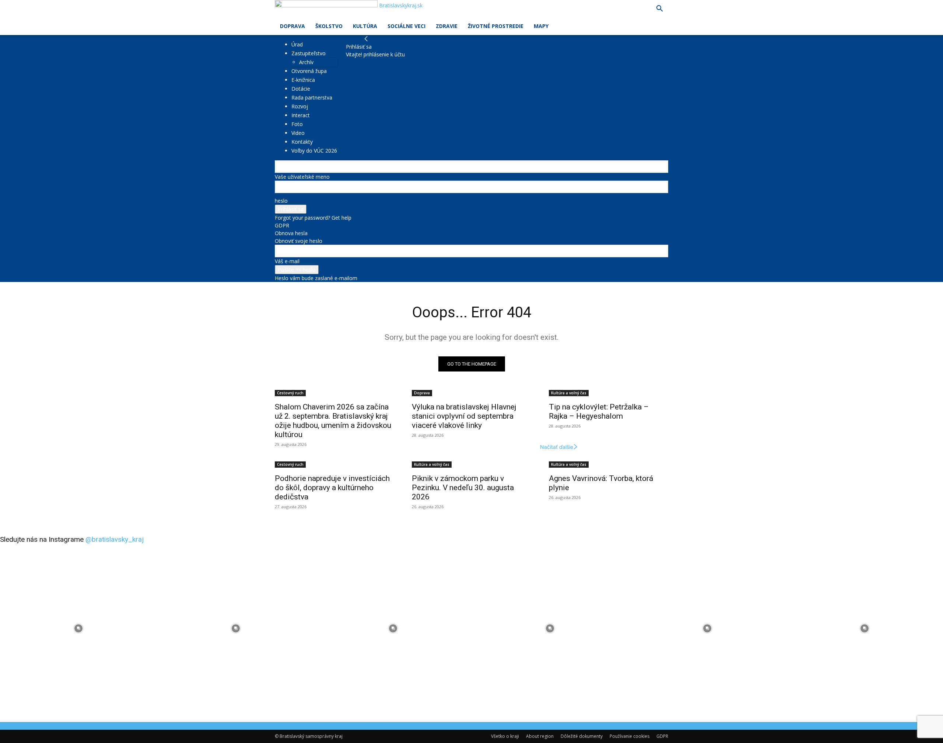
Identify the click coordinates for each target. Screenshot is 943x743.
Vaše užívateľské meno (302, 176)
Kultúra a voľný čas (568, 392)
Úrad (297, 44)
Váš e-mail (287, 261)
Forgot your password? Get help (313, 217)
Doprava (292, 25)
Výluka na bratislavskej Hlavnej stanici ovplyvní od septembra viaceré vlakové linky (464, 416)
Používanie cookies (629, 736)
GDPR (282, 225)
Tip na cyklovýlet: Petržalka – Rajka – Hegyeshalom (599, 411)
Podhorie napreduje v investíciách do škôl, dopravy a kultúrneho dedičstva (332, 487)
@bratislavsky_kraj (114, 539)
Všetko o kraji (505, 736)
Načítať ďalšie (556, 447)
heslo (281, 200)
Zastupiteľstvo (308, 53)
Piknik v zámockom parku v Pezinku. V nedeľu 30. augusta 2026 (463, 487)
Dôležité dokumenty (582, 736)
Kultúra (365, 25)
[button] (659, 9)
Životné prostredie (495, 25)
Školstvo (329, 25)
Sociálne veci (406, 25)
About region (540, 736)
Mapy (541, 25)
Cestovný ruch (290, 392)
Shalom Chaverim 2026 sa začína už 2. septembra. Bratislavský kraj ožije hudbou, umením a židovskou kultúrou (333, 420)
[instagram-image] (78, 628)
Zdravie (447, 25)
